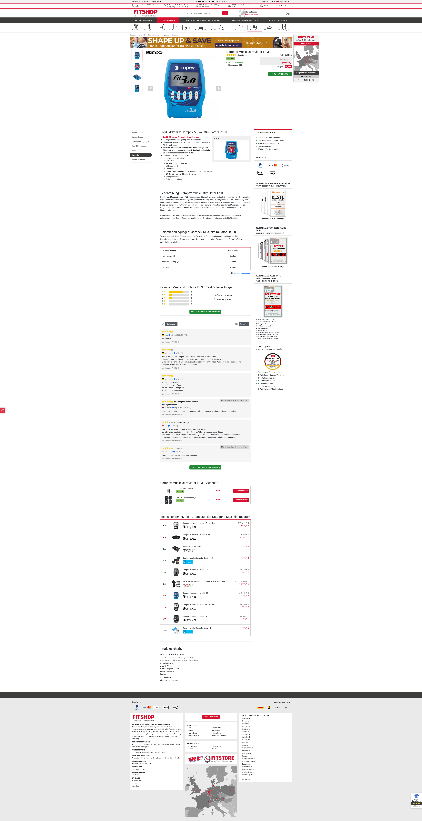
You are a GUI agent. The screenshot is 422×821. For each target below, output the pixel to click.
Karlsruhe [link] (171, 732)
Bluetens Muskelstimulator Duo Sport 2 (198, 558)
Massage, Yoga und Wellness (245, 20)
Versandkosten (193, 733)
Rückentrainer (247, 767)
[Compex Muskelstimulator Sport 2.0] (176, 572)
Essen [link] (179, 729)
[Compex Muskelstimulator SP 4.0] (176, 619)
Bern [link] (138, 764)
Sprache (274, 1)
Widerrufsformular (194, 736)
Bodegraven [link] (145, 758)
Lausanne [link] (143, 764)
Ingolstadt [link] (163, 732)
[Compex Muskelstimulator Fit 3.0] (176, 595)
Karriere (153, 1)
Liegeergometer (247, 748)
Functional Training (248, 761)
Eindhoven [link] (160, 758)
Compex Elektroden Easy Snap (187, 498)
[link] (260, 165)
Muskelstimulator (153, 35)
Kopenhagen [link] (136, 780)
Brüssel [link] (142, 769)
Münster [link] (171, 734)
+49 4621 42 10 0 (307, 80)
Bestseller (136, 155)
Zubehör (135, 151)
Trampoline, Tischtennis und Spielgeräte (203, 20)
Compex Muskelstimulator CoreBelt (196, 535)
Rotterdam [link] (177, 758)
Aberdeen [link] (135, 744)
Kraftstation (246, 729)
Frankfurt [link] (135, 732)
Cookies (190, 730)
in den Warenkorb (280, 74)
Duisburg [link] (173, 729)
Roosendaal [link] (169, 758)
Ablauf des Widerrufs (219, 736)
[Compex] (154, 52)
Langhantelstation (248, 759)
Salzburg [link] (158, 752)
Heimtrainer (246, 751)
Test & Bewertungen (139, 146)
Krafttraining (168, 20)
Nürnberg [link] (177, 734)
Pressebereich (216, 746)
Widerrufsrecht (217, 733)
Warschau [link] (135, 786)
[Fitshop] (145, 13)
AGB (189, 728)
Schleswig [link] (159, 736)
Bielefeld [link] (152, 727)
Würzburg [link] (135, 739)
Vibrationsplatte (247, 775)
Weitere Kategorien (278, 20)
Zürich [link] (150, 764)
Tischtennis (246, 734)
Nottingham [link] (145, 747)
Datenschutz (216, 728)
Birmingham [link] (148, 744)
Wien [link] (163, 752)
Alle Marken (246, 779)
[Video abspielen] (231, 150)
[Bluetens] (189, 562)
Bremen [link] (145, 729)
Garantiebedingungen (140, 141)
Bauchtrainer (246, 764)
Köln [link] (139, 734)
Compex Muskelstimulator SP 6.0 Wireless (199, 605)
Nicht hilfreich (177, 342)
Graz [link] (133, 752)
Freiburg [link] (142, 732)
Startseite (133, 35)
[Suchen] (225, 13)
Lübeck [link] (149, 734)
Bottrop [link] (169, 727)
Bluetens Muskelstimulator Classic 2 (197, 628)
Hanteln (245, 742)
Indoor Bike (246, 740)
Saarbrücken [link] (151, 736)
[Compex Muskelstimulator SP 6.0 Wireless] (176, 607)
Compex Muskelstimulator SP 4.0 (195, 616)
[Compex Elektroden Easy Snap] (168, 500)
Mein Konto (283, 1)
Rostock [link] (143, 736)
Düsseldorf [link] (166, 729)
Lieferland (264, 1)
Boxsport (245, 745)
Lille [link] (133, 775)
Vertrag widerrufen (211, 717)
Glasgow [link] (171, 744)
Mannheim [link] (156, 734)
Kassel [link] (177, 732)
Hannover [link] (156, 732)
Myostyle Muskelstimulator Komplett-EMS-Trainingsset (204, 581)
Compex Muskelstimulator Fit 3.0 (195, 593)
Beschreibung (137, 137)
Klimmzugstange (248, 769)
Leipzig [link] (144, 734)
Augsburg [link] (141, 727)
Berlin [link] (147, 727)
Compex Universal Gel (184, 489)
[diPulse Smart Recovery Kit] (176, 549)
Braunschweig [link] (137, 729)
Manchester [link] (136, 747)
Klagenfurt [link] (147, 752)
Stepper (244, 756)
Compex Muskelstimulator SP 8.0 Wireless (199, 523)
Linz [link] (152, 752)
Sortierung (171, 324)
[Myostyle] (189, 585)
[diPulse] (189, 550)
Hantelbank (246, 737)
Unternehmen (136, 1)
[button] (137, 55)
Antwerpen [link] (135, 769)
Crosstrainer (246, 718)
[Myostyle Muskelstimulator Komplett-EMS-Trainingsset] (176, 584)
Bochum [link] (159, 727)
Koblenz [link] (134, 734)
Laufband (245, 724)
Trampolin (245, 732)
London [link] (177, 744)
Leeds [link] (141, 744)
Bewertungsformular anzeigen (205, 312)
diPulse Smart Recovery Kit (193, 546)
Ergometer (245, 721)
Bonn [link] (164, 727)
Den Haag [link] (153, 758)
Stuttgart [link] (167, 736)
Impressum (145, 1)
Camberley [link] (156, 744)
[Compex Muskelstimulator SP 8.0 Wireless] (176, 525)
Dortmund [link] (151, 729)
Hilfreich (167, 342)
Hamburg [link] (149, 732)
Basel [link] (134, 764)
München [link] (164, 734)
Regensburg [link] (136, 736)
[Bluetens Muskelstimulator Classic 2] (176, 630)
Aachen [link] (134, 727)
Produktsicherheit (139, 160)
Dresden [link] (159, 729)
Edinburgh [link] (164, 744)
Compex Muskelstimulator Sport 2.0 (196, 570)
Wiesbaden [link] (174, 736)
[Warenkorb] (288, 13)
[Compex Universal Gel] (168, 490)
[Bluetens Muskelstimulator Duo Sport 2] (176, 560)
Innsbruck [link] (139, 752)
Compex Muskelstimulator (169, 35)
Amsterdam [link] (136, 758)
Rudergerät (246, 726)
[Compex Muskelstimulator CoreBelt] (176, 537)
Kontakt (159, 1)
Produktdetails (137, 132)
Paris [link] (137, 775)
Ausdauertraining (143, 20)
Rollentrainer (246, 753)
